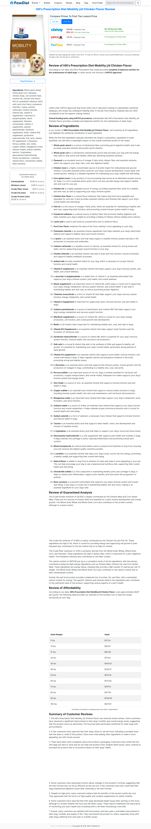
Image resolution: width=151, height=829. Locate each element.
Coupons (58, 3)
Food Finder (97, 3)
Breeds (47, 3)
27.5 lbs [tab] (66, 21)
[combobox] (120, 3)
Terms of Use (55, 826)
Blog (78, 3)
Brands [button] (35, 3)
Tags (86, 3)
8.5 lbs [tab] (55, 21)
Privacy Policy (67, 826)
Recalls (69, 3)
